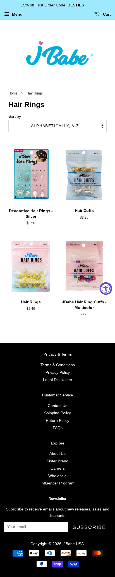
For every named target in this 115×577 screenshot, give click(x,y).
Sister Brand (57, 461)
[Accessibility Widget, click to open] (106, 288)
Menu (17, 14)
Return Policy (57, 420)
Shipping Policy (57, 413)
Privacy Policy (57, 372)
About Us (57, 453)
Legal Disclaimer (57, 380)
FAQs (58, 428)
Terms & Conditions (57, 365)
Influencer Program (57, 483)
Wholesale (57, 476)
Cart (106, 14)
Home (13, 93)
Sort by (14, 116)
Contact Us (57, 406)
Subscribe (89, 527)
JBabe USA (74, 544)
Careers (58, 468)
